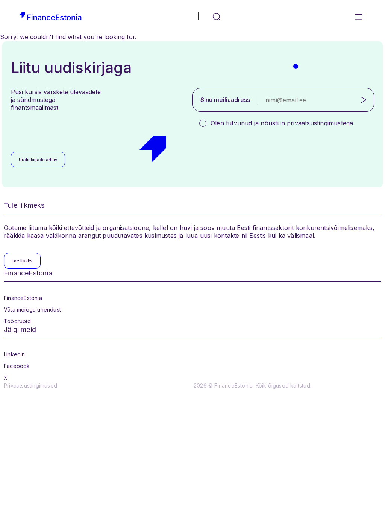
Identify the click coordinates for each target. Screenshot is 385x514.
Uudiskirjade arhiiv (38, 159)
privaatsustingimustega (320, 123)
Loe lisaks (22, 260)
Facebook (17, 366)
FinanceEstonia (23, 298)
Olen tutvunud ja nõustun (282, 123)
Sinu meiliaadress (225, 99)
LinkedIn (14, 354)
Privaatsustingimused (30, 385)
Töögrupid (17, 321)
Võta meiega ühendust (32, 309)
